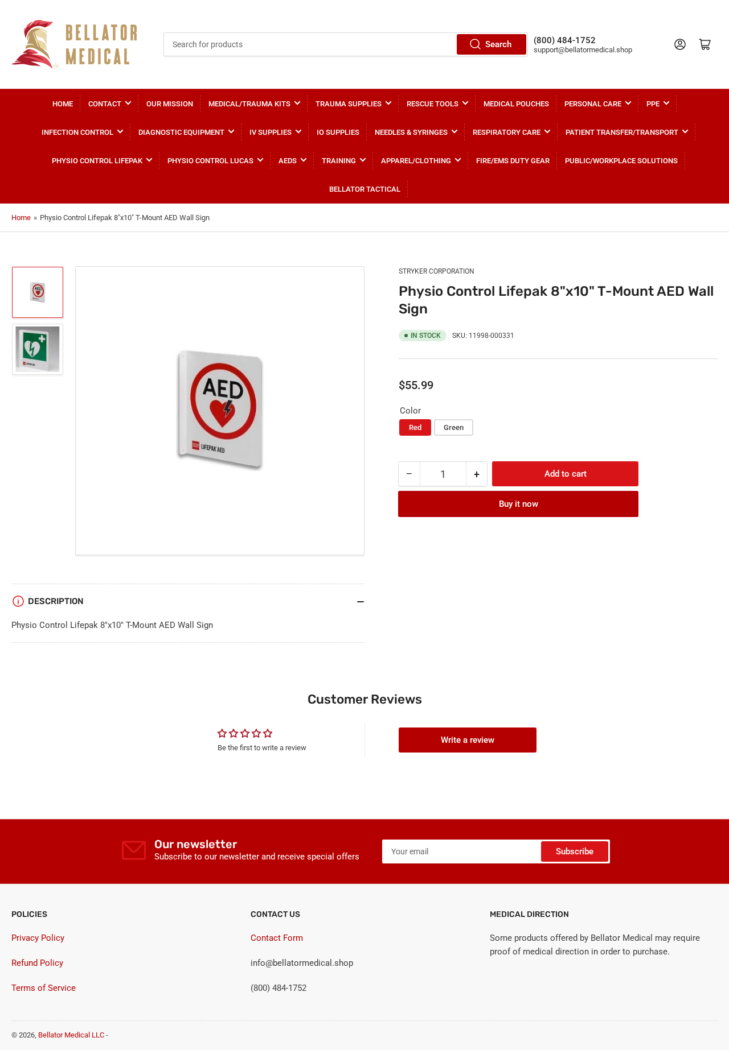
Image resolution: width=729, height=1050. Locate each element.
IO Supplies (338, 132)
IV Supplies (270, 132)
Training (339, 160)
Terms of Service (43, 988)
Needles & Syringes (411, 132)
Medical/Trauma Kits (249, 104)
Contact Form (277, 938)
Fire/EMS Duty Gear (513, 160)
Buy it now (518, 504)
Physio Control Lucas (210, 160)
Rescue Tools (432, 104)
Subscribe (574, 851)
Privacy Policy (37, 938)
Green (454, 427)
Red (415, 427)
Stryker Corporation (436, 271)
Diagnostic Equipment (181, 132)
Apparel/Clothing (416, 160)
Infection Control (77, 132)
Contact (104, 104)
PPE (653, 104)
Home (62, 104)
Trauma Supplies (349, 104)
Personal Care (592, 104)
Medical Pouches (516, 104)
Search (498, 44)
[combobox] (345, 44)
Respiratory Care (506, 132)
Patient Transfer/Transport (622, 132)
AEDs (288, 160)
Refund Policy (37, 963)
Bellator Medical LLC (71, 1035)
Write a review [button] (467, 740)
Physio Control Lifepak (97, 160)
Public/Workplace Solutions (621, 160)
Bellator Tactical (364, 189)
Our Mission (169, 104)
